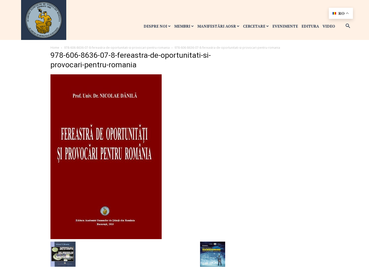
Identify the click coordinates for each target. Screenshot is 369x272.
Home (54, 47)
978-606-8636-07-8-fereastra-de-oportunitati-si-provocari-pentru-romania (117, 47)
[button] (348, 26)
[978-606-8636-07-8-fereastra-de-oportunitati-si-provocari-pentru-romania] (106, 156)
